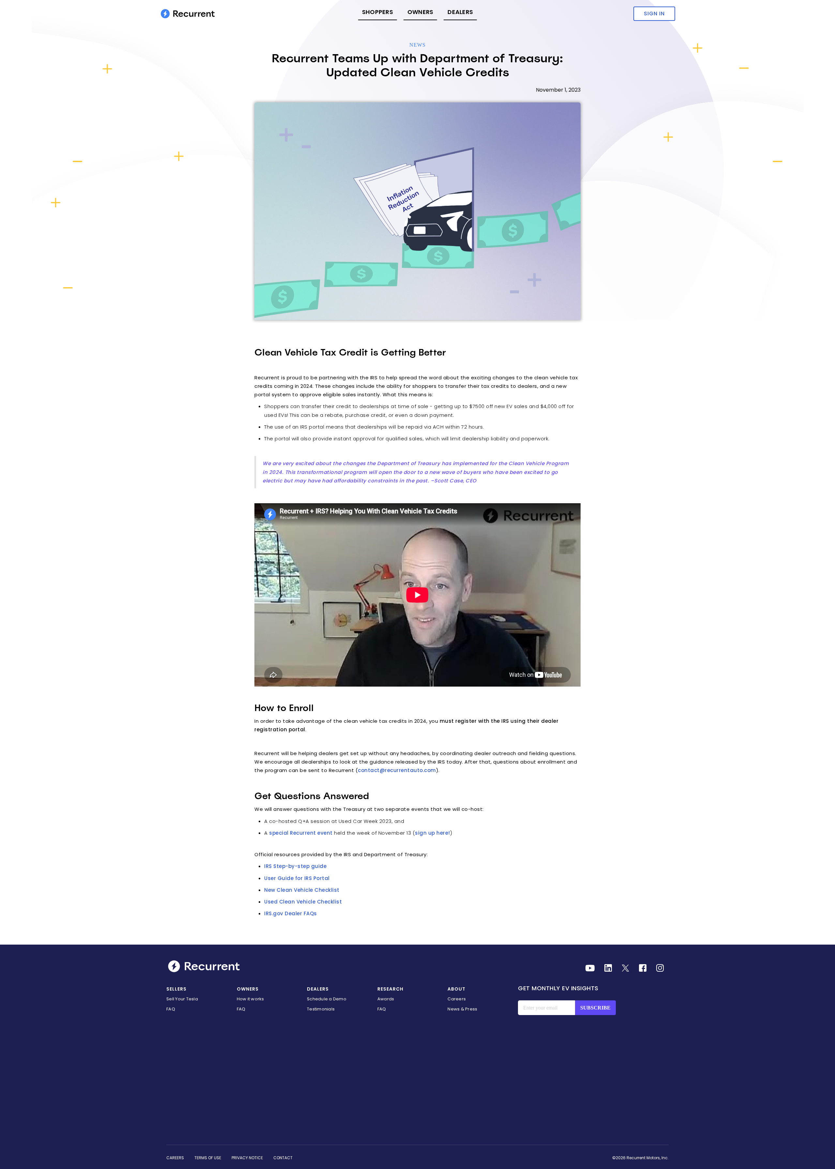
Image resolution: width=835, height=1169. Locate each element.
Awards (385, 999)
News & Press (462, 1009)
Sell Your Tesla (182, 999)
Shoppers (377, 12)
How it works (250, 999)
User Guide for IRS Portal (297, 878)
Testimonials (321, 1009)
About (456, 989)
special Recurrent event (301, 832)
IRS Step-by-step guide (295, 866)
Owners (420, 12)
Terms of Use (207, 1158)
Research (390, 989)
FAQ (170, 1009)
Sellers (176, 989)
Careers (457, 999)
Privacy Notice (247, 1158)
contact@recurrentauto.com (397, 770)
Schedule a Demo (326, 999)
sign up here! (432, 832)
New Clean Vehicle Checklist (302, 890)
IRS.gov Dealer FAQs (290, 913)
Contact (283, 1158)
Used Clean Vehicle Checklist (303, 901)
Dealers (460, 12)
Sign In (654, 13)
